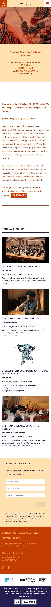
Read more (29, 601)
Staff (37, 532)
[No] (48, 596)
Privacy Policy (22, 521)
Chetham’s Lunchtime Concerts (21, 318)
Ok (17, 601)
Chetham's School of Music (3, 3)
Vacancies (25, 532)
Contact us (9, 532)
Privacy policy (11, 538)
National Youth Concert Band (21, 266)
